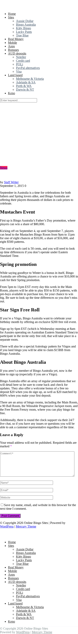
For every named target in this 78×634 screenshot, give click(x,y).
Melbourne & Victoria (30, 78)
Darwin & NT (25, 89)
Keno (11, 93)
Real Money (16, 39)
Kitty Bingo (23, 28)
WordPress (7, 526)
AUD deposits (17, 53)
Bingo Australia (26, 24)
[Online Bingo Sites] (25, 7)
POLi (19, 64)
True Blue (22, 35)
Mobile (12, 42)
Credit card (23, 60)
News (3, 167)
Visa (19, 71)
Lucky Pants (24, 31)
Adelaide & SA (26, 82)
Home (12, 13)
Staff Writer (11, 182)
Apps (11, 46)
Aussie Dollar (24, 21)
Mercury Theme (26, 526)
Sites (11, 17)
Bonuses (13, 50)
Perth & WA (24, 86)
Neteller (21, 57)
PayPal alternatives (28, 68)
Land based (15, 75)
